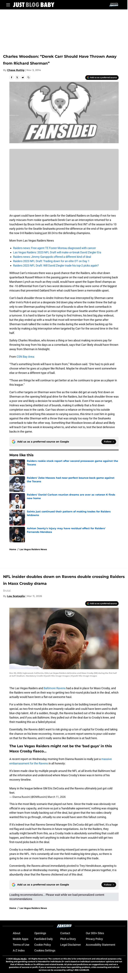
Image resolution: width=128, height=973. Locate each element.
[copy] (28, 77)
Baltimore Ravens (55, 688)
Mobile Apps (20, 939)
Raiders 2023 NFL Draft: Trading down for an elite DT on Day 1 (51, 261)
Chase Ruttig (15, 70)
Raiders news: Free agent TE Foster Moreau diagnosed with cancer (54, 248)
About (16, 933)
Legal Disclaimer (70, 944)
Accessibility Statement (100, 944)
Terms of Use (21, 944)
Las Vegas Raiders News (33, 549)
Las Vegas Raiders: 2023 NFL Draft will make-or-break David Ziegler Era (57, 252)
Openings (40, 933)
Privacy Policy (94, 939)
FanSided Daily (43, 939)
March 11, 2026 (57, 797)
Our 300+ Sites (95, 933)
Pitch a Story (68, 939)
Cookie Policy (42, 944)
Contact (65, 933)
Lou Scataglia (16, 596)
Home (12, 549)
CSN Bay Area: (25, 356)
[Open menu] (8, 5)
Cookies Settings (44, 950)
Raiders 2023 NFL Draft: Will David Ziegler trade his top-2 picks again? (56, 265)
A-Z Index (19, 950)
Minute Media (20, 959)
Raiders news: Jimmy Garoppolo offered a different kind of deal (52, 256)
